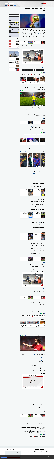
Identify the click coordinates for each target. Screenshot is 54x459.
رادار (28, 454)
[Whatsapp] (41, 72)
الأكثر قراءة (43, 76)
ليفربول (42, 360)
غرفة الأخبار (28, 452)
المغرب (42, 45)
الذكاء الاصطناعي (29, 5)
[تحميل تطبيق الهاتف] (39, 449)
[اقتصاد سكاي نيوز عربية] (15, 5)
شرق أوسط (41, 5)
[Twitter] (43, 72)
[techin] (32, 70)
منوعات (24, 5)
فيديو (21, 5)
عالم (37, 5)
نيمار (39, 199)
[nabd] (13, 449)
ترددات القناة (41, 454)
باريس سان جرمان (32, 109)
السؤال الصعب (27, 453)
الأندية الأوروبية (42, 118)
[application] (32, 62)
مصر (42, 67)
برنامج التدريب (47, 454)
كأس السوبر (36, 131)
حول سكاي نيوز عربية (47, 453)
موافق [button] (4, 457)
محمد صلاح (29, 354)
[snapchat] (10, 449)
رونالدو (34, 172)
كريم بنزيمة (38, 179)
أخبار (44, 5)
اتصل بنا (48, 452)
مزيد (18, 5)
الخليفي (43, 112)
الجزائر (40, 45)
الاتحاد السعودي (34, 354)
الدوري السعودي (31, 171)
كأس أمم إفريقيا (36, 34)
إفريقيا (24, 37)
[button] (9, 5)
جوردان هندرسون (37, 264)
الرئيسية (48, 5)
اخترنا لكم (43, 137)
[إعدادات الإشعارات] (12, 5)
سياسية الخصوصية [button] (15, 457)
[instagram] (6, 449)
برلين (24, 112)
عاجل (11, 5)
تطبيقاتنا (41, 452)
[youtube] (9, 449)
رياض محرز (39, 243)
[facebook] (5, 449)
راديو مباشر (41, 453)
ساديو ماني (38, 222)
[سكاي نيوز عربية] (45, 3)
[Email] (40, 72)
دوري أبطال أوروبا (32, 126)
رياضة (33, 5)
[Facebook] (44, 72)
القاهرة (39, 33)
